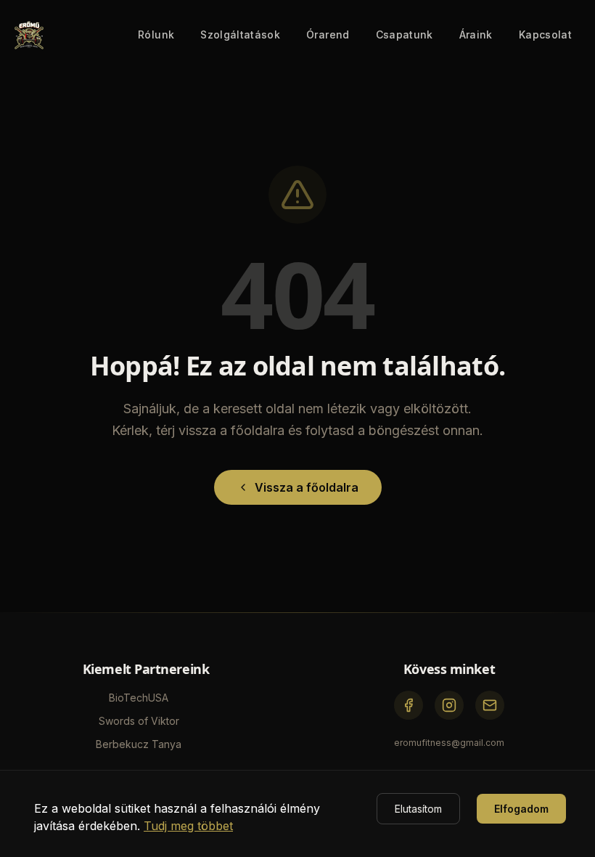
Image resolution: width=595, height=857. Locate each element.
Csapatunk (404, 34)
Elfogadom (521, 809)
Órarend (327, 34)
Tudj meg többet (188, 826)
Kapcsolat (545, 34)
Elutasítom (418, 809)
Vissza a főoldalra (306, 487)
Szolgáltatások (240, 34)
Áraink (476, 34)
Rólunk (156, 34)
